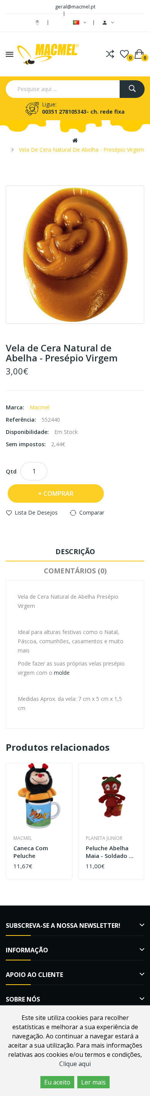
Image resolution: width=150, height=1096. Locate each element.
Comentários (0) (75, 570)
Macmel (40, 407)
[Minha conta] (108, 22)
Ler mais (93, 1082)
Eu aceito (57, 1082)
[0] (124, 54)
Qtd (11, 471)
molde (62, 672)
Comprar (58, 493)
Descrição (75, 551)
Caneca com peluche (30, 851)
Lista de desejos (36, 512)
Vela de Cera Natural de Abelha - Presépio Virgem (81, 149)
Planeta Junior (104, 838)
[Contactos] (38, 22)
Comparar (91, 512)
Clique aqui (75, 1064)
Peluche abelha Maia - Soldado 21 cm (111, 851)
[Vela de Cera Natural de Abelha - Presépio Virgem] (75, 254)
